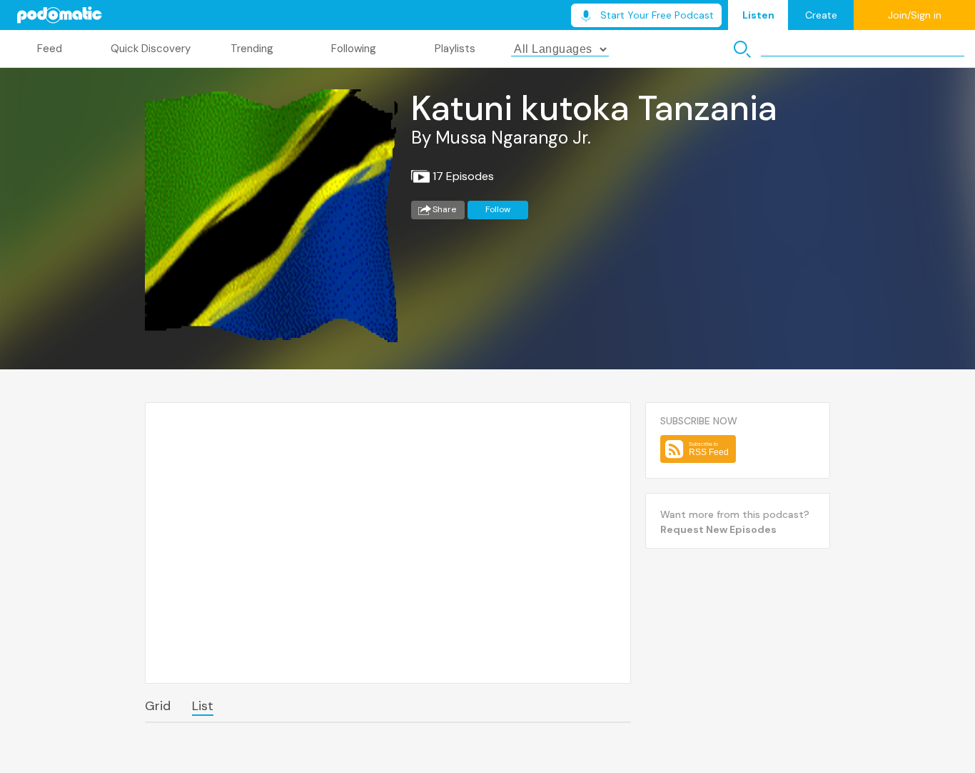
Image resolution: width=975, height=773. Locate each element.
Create (821, 15)
